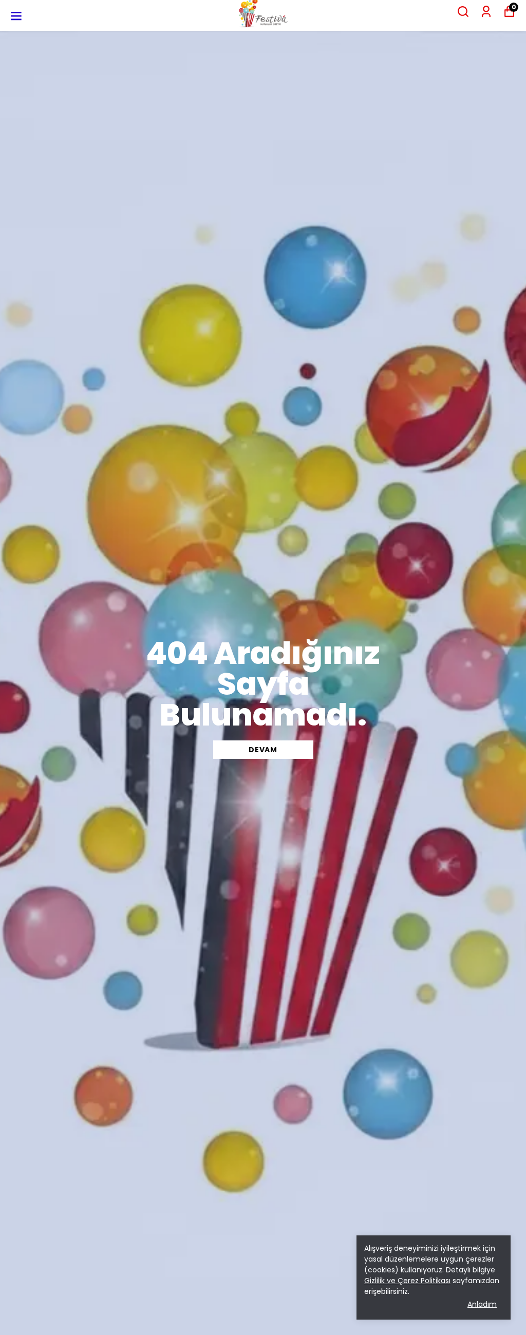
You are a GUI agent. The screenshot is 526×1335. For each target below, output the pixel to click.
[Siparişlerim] (486, 11)
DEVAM (263, 750)
